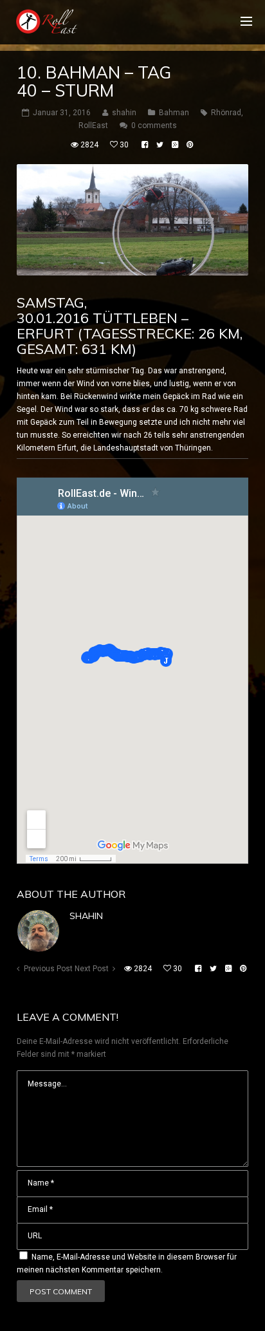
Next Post (92, 968)
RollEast (93, 125)
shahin (86, 916)
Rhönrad (226, 112)
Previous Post (48, 968)
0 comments (154, 125)
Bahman (174, 112)
